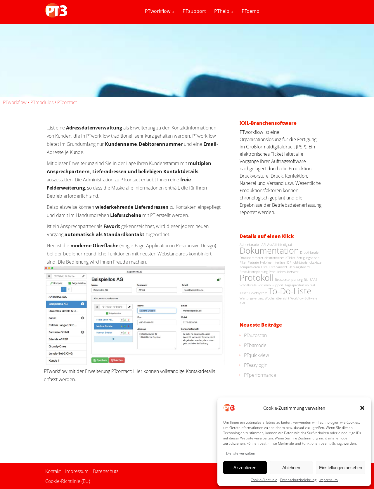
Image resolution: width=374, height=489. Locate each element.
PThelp (221, 11)
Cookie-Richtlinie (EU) (67, 481)
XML (243, 303)
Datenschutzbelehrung (298, 479)
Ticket (244, 293)
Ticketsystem (258, 293)
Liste (264, 267)
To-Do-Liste (290, 291)
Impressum (328, 479)
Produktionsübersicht (284, 272)
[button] (362, 408)
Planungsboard (299, 267)
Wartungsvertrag (252, 298)
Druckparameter (251, 258)
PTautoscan (255, 335)
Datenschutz (105, 471)
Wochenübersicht (277, 298)
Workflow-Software (303, 298)
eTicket (290, 258)
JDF (288, 262)
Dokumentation (269, 250)
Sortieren (264, 285)
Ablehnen (291, 467)
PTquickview (256, 355)
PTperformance (260, 375)
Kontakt (53, 471)
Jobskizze (315, 262)
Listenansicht (278, 267)
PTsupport (194, 11)
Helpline (265, 262)
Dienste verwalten (240, 453)
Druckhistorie (309, 252)
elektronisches (274, 258)
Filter (243, 262)
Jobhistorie (299, 262)
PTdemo (250, 11)
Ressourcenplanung (289, 280)
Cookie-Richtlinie (264, 479)
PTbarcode (255, 345)
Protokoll (257, 277)
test (312, 285)
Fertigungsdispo (308, 258)
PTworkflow (157, 11)
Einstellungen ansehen (340, 467)
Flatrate (253, 262)
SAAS (313, 280)
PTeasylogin (255, 365)
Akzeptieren (244, 467)
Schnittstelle (248, 285)
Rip (306, 280)
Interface (279, 262)
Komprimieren (250, 267)
